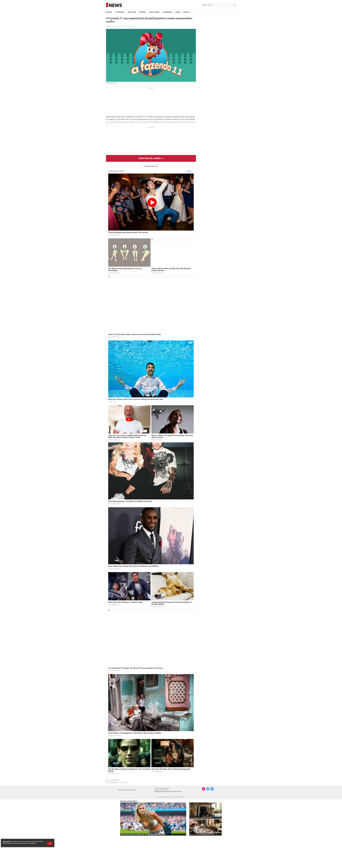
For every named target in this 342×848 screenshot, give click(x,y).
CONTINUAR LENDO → (151, 158)
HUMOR (177, 12)
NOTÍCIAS (109, 12)
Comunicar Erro (149, 166)
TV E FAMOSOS (119, 12)
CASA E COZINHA (154, 12)
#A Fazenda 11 (113, 782)
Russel (133, 26)
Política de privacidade (129, 789)
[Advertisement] (151, 101)
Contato (120, 789)
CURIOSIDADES (167, 12)
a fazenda (123, 782)
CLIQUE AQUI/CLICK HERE (174, 791)
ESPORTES (142, 12)
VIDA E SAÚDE (131, 12)
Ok (50, 843)
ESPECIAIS (186, 12)
